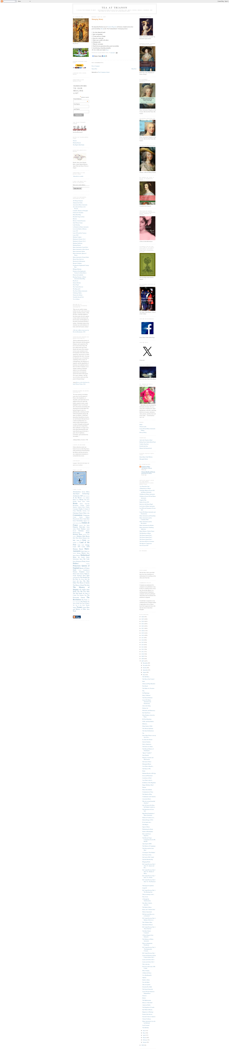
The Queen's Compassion (146, 543)
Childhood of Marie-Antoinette (147, 494)
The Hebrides (145, 1027)
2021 (142, 628)
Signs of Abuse (146, 827)
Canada (82, 505)
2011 (142, 651)
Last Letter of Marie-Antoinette (147, 506)
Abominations (77, 492)
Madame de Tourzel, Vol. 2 (79, 241)
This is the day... (146, 964)
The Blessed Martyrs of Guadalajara (148, 749)
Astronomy (87, 496)
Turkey (74, 607)
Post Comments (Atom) (103, 72)
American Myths (146, 1005)
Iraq (143, 690)
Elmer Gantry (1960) (147, 726)
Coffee (88, 513)
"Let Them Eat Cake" (145, 486)
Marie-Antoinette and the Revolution (146, 522)
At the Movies (77, 498)
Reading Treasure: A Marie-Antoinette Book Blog (79, 278)
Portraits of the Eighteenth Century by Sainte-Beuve (80, 272)
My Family (81, 557)
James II (79, 540)
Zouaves (144, 995)
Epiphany (81, 525)
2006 (142, 1045)
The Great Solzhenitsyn (148, 731)
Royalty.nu (75, 281)
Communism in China (147, 792)
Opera (81, 559)
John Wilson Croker (78, 223)
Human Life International (146, 448)
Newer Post (94, 69)
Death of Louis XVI (144, 502)
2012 (142, 649)
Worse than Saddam (147, 789)
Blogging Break (146, 862)
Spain (86, 574)
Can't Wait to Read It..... (148, 766)
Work (74, 611)
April (144, 1035)
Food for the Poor (144, 446)
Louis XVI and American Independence (148, 992)
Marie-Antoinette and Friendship (147, 516)
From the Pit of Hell (147, 987)
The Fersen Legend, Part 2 (146, 537)
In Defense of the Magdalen (149, 782)
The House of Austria (83, 583)
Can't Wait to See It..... (147, 780)
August (145, 672)
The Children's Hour (147, 922)
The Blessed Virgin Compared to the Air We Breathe (148, 839)
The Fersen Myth (83, 579)
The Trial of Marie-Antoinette (80, 291)
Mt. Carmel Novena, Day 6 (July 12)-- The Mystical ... (148, 881)
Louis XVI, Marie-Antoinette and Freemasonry (146, 701)
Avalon (84, 497)
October (145, 667)
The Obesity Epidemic (147, 728)
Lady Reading (76, 225)
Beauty (81, 499)
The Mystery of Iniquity (81, 588)
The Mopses (145, 824)
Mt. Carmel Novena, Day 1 (148, 953)
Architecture (76, 496)
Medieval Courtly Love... (148, 817)
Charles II (87, 509)
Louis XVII (75, 235)
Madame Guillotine (77, 243)
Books (75, 503)
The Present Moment (147, 697)
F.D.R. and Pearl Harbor (148, 721)
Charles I (81, 509)
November (145, 665)
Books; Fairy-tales (85, 503)
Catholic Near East (144, 444)
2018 (142, 635)
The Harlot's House (147, 907)
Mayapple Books (144, 459)
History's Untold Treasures (79, 221)
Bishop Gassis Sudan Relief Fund (148, 442)
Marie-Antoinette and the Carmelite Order (146, 518)
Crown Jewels (78, 517)
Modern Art (145, 708)
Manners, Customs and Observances (147, 758)
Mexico (78, 555)
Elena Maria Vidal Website (146, 457)
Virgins (84, 607)
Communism (77, 515)
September (145, 670)
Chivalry (79, 511)
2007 (142, 661)
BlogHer (74, 501)
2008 (142, 658)
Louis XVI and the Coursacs (79, 233)
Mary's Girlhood (146, 695)
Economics (80, 520)
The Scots (84, 600)
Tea (79, 577)
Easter (74, 520)
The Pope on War (146, 768)
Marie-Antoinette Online (79, 251)
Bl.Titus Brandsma (146, 719)
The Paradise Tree (82, 595)
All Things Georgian (78, 200)
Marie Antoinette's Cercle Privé (80, 247)
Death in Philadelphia (147, 831)
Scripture (81, 572)
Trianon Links (143, 426)
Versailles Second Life (78, 297)
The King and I (76, 289)
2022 (142, 626)
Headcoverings (76, 532)
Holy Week (75, 538)
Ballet (74, 499)
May (144, 1033)
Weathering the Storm (147, 829)
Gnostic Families (146, 742)
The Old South (77, 593)
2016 (142, 640)
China (74, 511)
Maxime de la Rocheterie (79, 261)
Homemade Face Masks (146, 473)
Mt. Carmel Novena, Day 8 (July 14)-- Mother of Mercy (148, 871)
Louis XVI (75, 231)
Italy (74, 540)
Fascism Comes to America (148, 1016)
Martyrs (83, 553)
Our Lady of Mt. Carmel (148, 857)
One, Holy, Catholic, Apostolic (147, 904)
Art (81, 495)
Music (74, 557)
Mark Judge (84, 551)
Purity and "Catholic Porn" (148, 909)
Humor (80, 538)
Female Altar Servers (147, 1014)
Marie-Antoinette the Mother (147, 525)
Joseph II (144, 888)
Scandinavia (86, 570)
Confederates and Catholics (149, 796)
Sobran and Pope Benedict (148, 683)
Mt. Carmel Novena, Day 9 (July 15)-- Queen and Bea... (148, 865)
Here (102, 28)
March (144, 1037)
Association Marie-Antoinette (80, 205)
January (145, 1042)
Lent (83, 545)
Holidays (79, 536)
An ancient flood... (146, 799)
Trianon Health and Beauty (148, 472)
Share (107, 50)
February (145, 1040)
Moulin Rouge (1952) (147, 820)
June (144, 1030)
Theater (87, 605)
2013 (142, 647)
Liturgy (87, 545)
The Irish (86, 585)
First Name (76, 104)
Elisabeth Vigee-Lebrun (78, 216)
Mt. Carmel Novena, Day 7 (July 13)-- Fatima (148, 876)
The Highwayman (146, 1000)
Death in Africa (146, 980)
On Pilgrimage (145, 693)
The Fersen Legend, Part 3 (146, 539)
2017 (142, 637)
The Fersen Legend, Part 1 (146, 535)
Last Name (76, 109)
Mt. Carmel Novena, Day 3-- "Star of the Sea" (149, 928)
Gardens (83, 529)
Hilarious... (145, 724)
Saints (74, 570)
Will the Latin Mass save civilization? (148, 915)
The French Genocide (147, 989)
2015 (142, 642)
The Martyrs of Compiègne (148, 846)
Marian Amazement (147, 912)
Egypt (85, 520)
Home (141, 424)
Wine (88, 609)
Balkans (87, 497)
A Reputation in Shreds (145, 488)
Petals (143, 771)
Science (75, 572)
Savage (80, 570)
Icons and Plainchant (147, 775)
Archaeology (85, 493)
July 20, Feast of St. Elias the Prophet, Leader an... (148, 806)
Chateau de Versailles (78, 212)
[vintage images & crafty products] (79, 484)
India (88, 538)
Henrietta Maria (77, 534)
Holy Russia (85, 536)
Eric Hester (86, 525)
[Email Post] (116, 52)
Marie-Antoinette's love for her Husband (148, 1022)
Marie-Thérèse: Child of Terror (147, 531)
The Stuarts (84, 601)
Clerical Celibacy (146, 1019)
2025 (142, 619)
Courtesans (86, 515)
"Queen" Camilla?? (147, 753)
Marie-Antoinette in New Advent (81, 249)
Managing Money (97, 19)
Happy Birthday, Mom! (148, 785)
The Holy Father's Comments (146, 932)
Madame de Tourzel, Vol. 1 (79, 239)
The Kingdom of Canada (148, 1007)
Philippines (79, 561)
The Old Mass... (146, 676)
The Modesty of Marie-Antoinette (148, 940)
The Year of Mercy (85, 603)
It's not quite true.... (147, 822)
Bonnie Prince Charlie (83, 501)
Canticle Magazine (112, 27)
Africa (87, 492)
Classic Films (82, 513)
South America (80, 574)
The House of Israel (78, 585)
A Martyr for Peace (146, 973)
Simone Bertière (77, 283)
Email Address (80, 99)
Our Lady (86, 559)
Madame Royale (77, 143)
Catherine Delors (81, 507)
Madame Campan (77, 237)
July (144, 674)
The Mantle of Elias (147, 794)
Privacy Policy (143, 432)
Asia (84, 496)
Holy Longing (145, 970)
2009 (142, 656)
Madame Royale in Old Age (149, 773)
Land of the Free (81, 543)
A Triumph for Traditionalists (146, 900)
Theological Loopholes (148, 885)
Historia (75, 219)
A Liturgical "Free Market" (148, 852)
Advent (83, 492)
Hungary (85, 538)
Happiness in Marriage (147, 1012)
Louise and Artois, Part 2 (148, 959)
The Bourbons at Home (145, 533)
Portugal (87, 563)
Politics (75, 563)
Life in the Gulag (146, 706)
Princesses (77, 565)
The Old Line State (83, 591)
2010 (142, 654)
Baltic (78, 499)
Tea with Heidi (145, 982)
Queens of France (84, 568)
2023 (142, 623)
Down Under (83, 519)
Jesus (84, 540)
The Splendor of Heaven (146, 468)
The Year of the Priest (79, 605)
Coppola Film (143, 500)
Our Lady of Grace (146, 761)
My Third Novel (146, 713)
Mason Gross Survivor (78, 259)
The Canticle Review (78, 287)
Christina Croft (85, 510)
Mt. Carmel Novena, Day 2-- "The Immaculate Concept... (149, 949)
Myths (87, 557)
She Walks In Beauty (147, 1009)
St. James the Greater (147, 739)
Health (87, 532)
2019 (142, 633)
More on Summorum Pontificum (147, 944)
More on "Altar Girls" (147, 1002)
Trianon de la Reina (77, 295)
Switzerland (75, 577)
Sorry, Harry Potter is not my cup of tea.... (149, 736)
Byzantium (75, 505)
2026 (142, 616)
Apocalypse (76, 493)
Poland (87, 561)
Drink (88, 519)
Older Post (133, 69)
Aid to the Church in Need (146, 440)
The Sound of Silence (147, 924)
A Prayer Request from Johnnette (147, 936)
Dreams (144, 787)
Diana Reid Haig (77, 214)
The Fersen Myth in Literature (147, 541)
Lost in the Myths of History (80, 229)
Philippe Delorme (77, 269)
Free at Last (145, 896)
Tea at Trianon (115, 7)
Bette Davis (87, 499)
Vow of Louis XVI (144, 545)
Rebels (144, 998)
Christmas (75, 513)
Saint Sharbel (145, 755)
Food (78, 529)
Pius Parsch (145, 686)
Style (88, 575)
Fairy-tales (82, 527)
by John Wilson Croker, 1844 (81, 383)
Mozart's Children (77, 263)
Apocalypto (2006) (147, 843)
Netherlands (76, 559)
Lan (78, 542)
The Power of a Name (147, 746)
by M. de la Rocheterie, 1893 (81, 331)
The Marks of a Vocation (148, 688)
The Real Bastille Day (147, 859)
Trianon (75, 140)
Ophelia (144, 977)
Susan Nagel (76, 285)
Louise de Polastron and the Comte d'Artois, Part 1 (149, 956)
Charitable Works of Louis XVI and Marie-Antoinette (147, 491)
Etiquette (75, 527)
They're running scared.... (148, 894)
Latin (79, 545)
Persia (74, 561)
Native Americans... (147, 744)
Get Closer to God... (147, 855)
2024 (142, 621)
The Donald (83, 577)
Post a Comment (96, 66)
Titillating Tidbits (77, 293)
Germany (81, 531)
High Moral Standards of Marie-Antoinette (148, 814)
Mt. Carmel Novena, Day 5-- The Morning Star (149, 891)
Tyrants (79, 607)
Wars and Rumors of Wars (81, 608)
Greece (87, 531)
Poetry (84, 561)
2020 (142, 630)
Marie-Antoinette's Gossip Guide (81, 257)
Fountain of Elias (145, 466)
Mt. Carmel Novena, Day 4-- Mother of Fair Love (149, 919)
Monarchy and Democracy (148, 710)
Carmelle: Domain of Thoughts (80, 210)
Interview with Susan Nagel (146, 504)
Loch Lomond (145, 1025)
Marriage (79, 553)
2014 (142, 644)
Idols (143, 681)
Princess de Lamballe (78, 275)
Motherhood (85, 555)
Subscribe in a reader (78, 176)
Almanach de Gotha (77, 203)
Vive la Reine (76, 299)
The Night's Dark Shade (78, 145)
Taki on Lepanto (146, 984)
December (145, 663)
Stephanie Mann (81, 575)
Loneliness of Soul (146, 778)
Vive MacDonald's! (147, 975)
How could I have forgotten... (146, 834)
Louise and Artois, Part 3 (148, 962)
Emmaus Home (78, 523)
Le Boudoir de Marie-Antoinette (81, 227)
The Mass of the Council (148, 679)
